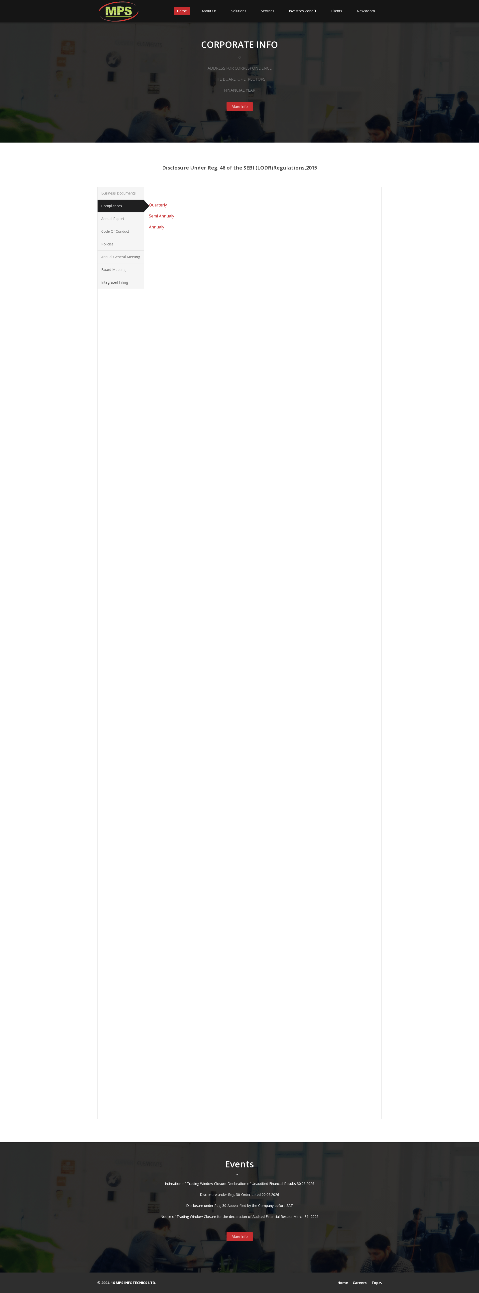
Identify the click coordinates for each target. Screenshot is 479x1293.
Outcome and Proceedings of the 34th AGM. (195, 537)
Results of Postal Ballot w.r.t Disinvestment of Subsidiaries (206, 663)
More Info (240, 106)
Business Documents (118, 193)
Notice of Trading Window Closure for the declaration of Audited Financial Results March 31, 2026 (239, 1196)
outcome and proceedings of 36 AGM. (190, 526)
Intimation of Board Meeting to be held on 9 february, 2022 (207, 880)
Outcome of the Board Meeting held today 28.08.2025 (202, 710)
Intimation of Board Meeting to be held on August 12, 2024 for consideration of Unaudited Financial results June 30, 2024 (257, 759)
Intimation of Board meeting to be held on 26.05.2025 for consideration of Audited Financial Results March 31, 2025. (253, 732)
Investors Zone (301, 10)
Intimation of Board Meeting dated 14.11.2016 (196, 1078)
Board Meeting (113, 269)
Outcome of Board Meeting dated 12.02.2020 (196, 946)
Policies (107, 244)
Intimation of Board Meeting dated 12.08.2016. (197, 1083)
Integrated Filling (114, 282)
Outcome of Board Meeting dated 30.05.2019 (196, 968)
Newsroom (366, 10)
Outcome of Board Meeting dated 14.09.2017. (196, 1050)
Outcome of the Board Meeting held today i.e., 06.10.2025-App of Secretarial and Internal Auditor (237, 704)
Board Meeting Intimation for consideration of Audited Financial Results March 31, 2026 (230, 693)
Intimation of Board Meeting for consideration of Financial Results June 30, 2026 (224, 688)
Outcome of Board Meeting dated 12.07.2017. (196, 1056)
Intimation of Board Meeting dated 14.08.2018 (196, 1001)
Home (182, 10)
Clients (336, 10)
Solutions (238, 10)
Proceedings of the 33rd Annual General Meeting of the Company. (212, 559)
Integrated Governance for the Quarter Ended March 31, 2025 (209, 1113)
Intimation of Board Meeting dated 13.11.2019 (196, 962)
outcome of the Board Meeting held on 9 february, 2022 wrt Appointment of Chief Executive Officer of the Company (253, 875)
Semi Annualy (161, 216)
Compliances (111, 205)
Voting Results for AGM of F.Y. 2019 (188, 658)
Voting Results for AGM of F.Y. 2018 (188, 652)
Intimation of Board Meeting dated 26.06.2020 (196, 924)
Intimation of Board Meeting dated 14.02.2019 (196, 979)
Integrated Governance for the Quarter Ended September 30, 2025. (213, 1102)
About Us (209, 10)
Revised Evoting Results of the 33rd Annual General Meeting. (207, 548)
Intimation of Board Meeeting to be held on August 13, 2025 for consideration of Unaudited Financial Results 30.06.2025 (256, 715)
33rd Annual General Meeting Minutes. (190, 543)
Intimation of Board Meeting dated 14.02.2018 (196, 1028)
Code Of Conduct (115, 231)
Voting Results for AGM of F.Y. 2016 (188, 641)
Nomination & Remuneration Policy (187, 469)
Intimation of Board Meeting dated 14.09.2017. (197, 1045)
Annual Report (112, 218)
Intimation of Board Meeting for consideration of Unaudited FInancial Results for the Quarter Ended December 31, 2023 (256, 787)
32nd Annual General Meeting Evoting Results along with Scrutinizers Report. (220, 564)
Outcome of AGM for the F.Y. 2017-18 (189, 625)
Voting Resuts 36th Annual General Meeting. (194, 510)
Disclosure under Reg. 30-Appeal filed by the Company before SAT (239, 1185)
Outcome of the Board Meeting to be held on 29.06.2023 (205, 825)
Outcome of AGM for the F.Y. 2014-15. (190, 608)
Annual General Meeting (120, 256)
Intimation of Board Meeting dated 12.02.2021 (196, 908)
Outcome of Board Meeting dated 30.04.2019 (196, 973)
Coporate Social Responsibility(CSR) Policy (193, 463)
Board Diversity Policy (176, 491)
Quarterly (158, 205)
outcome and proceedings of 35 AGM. (190, 532)
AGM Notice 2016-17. (176, 592)
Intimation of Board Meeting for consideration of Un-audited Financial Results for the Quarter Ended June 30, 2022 (251, 858)
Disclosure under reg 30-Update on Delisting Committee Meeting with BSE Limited (239, 1218)
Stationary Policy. (173, 436)
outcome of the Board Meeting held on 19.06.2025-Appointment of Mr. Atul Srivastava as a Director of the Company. (254, 721)
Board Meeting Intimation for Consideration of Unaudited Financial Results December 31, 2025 (235, 699)
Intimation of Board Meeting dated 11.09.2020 (196, 913)
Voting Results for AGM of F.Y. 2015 (188, 636)
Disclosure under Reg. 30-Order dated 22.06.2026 (239, 1174)
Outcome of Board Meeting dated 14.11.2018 (196, 984)
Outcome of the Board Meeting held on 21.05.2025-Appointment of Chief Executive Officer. (232, 726)
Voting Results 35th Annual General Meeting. (195, 515)
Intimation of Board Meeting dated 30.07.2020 (196, 919)
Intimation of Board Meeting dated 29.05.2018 (196, 1023)
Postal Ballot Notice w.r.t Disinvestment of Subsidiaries (203, 669)
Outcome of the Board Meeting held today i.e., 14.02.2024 (206, 781)
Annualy (156, 227)
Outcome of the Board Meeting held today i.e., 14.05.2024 (206, 770)
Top (374, 1282)
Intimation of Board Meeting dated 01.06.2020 (196, 935)
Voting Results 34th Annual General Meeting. (195, 521)
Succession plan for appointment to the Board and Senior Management (217, 458)
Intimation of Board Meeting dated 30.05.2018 (196, 1017)
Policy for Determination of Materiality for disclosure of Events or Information (222, 452)
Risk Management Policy (179, 480)
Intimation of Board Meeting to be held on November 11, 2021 (210, 897)
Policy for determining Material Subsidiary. (193, 447)
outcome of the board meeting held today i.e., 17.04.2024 (205, 776)
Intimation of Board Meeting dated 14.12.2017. (197, 1039)
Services (267, 10)
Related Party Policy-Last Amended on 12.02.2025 (199, 474)
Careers (360, 1282)
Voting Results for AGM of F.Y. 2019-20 (190, 581)
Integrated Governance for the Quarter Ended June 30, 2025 (207, 1108)
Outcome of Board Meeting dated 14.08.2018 (196, 995)
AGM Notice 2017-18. (176, 597)
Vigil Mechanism (172, 485)
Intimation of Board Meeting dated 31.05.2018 (196, 1012)
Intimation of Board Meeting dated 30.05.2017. (197, 1061)
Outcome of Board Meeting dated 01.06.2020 (196, 929)
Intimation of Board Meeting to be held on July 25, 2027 (204, 803)
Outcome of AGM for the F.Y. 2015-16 (189, 614)
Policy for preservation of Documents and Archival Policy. (205, 441)
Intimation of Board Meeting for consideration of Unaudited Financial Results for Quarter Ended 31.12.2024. (246, 737)
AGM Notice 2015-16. (176, 586)
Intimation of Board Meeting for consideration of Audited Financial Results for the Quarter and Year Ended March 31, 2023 (258, 831)
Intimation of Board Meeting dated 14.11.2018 (196, 990)
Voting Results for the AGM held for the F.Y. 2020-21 (201, 575)
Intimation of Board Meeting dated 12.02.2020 (196, 951)
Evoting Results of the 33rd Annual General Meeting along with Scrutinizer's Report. (226, 554)
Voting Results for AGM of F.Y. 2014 (188, 630)
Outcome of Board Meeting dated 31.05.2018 (196, 1006)
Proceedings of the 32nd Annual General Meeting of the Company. (212, 570)
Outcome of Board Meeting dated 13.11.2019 (196, 957)
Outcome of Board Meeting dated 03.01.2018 (196, 1034)
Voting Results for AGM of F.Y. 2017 (188, 647)
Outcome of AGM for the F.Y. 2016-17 (189, 619)
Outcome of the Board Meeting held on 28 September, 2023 (208, 798)
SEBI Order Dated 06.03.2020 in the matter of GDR (200, 940)
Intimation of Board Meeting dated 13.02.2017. (197, 1072)
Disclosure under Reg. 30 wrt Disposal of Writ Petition (239, 1207)
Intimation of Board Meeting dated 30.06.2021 (196, 902)
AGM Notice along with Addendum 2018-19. (194, 603)
